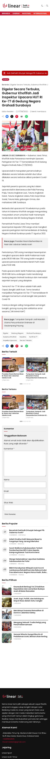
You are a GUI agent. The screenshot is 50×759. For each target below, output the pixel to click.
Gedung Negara (17, 333)
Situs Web (8, 502)
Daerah (16, 13)
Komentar (9, 448)
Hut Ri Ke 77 (33, 337)
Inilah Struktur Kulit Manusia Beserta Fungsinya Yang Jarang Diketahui (25, 540)
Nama (6, 479)
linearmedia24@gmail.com (14, 742)
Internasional (40, 13)
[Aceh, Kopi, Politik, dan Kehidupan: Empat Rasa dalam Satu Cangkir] (7, 605)
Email (6, 491)
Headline (23, 337)
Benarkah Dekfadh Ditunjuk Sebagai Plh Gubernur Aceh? (26, 531)
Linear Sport (7, 753)
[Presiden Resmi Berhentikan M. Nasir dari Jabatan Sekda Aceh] (13, 370)
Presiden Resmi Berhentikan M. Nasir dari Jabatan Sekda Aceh (13, 376)
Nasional (26, 13)
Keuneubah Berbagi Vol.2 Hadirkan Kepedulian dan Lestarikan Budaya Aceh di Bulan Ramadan (29, 589)
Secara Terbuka (26, 340)
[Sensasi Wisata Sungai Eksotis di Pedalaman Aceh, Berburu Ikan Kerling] (7, 641)
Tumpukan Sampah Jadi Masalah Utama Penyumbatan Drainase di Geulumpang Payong (24, 322)
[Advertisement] (25, 43)
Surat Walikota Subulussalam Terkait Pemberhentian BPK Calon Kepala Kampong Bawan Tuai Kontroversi (25, 550)
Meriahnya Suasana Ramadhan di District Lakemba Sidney (29, 611)
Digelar (5, 333)
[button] (42, 5)
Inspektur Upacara (10, 340)
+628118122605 (8, 739)
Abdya (30, 370)
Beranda (6, 13)
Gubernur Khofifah (10, 337)
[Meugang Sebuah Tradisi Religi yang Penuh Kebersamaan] (7, 629)
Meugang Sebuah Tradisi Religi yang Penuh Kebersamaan (30, 623)
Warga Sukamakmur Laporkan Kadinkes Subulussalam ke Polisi (27, 560)
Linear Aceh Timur (9, 757)
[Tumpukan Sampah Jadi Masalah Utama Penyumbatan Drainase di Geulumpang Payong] (37, 370)
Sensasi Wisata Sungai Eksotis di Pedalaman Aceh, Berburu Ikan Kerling (30, 635)
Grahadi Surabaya (33, 333)
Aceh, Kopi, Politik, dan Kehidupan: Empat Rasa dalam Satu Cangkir (29, 599)
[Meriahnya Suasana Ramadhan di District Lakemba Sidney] (7, 617)
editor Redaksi (7, 111)
